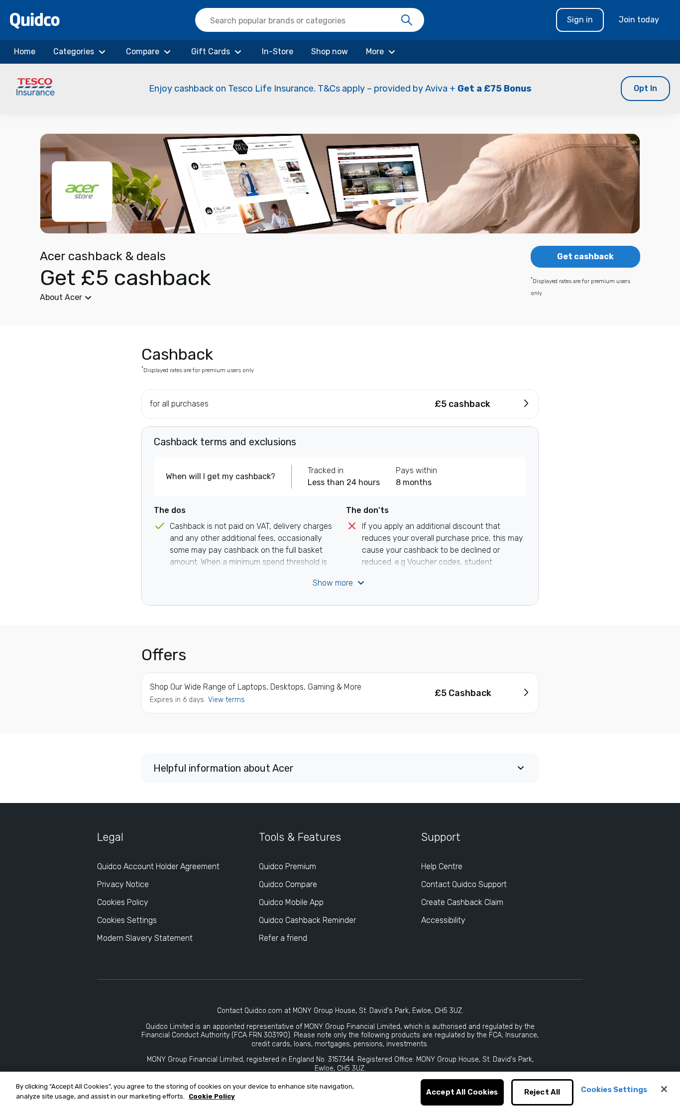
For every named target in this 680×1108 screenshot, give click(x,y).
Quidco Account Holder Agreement (158, 866)
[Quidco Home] (35, 20)
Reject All (542, 1092)
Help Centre (441, 866)
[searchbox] (309, 20)
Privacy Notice (123, 884)
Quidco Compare (288, 884)
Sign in (580, 19)
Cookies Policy (122, 902)
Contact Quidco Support (464, 884)
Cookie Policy (212, 1096)
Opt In (645, 88)
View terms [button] (226, 700)
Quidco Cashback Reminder (307, 920)
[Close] (664, 1089)
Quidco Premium (287, 866)
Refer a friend (283, 938)
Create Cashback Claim (462, 902)
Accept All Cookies (462, 1092)
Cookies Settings (127, 920)
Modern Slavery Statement (145, 938)
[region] (340, 1090)
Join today (639, 19)
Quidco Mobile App (291, 902)
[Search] (406, 20)
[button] (340, 88)
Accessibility (443, 920)
